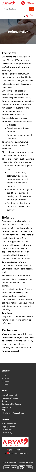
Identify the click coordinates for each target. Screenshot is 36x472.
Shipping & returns (9, 427)
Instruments (6, 407)
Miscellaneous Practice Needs (13, 413)
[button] (32, 16)
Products (5, 381)
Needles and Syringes (10, 398)
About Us (5, 378)
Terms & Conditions (9, 424)
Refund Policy (7, 433)
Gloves (4, 401)
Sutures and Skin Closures (11, 404)
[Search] (31, 9)
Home (4, 375)
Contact (5, 384)
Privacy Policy (7, 430)
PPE (3, 410)
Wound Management (9, 395)
